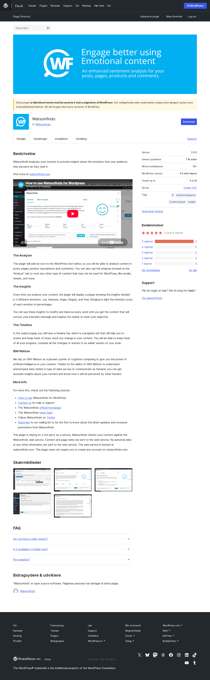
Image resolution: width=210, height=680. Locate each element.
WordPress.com (173, 625)
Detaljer (21, 138)
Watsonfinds (43, 124)
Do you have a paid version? (30, 539)
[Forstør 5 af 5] (128, 472)
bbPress (169, 635)
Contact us (24, 402)
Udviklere (93, 635)
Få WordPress (195, 5)
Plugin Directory (22, 16)
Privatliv (17, 641)
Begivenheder (133, 630)
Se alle (193, 270)
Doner (130, 635)
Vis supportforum (152, 298)
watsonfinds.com (39, 174)
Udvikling (81, 138)
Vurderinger (40, 138)
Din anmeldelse (151, 270)
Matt (166, 630)
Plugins (54, 635)
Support (192, 138)
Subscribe (24, 422)
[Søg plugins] (48, 28)
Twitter (51, 417)
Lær (90, 625)
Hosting (17, 635)
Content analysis (177, 202)
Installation (61, 138)
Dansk (47, 659)
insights (192, 202)
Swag (129, 641)
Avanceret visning (152, 211)
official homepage (50, 407)
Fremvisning (57, 625)
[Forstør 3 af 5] (87, 472)
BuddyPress (171, 641)
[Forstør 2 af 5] (46, 497)
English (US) (190, 187)
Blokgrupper (57, 641)
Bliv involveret (133, 625)
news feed (46, 412)
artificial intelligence (186, 195)
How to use (25, 397)
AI (173, 195)
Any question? (21, 559)
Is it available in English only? (30, 549)
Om (15, 625)
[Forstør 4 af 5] (87, 498)
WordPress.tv (96, 641)
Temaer (55, 630)
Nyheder (18, 630)
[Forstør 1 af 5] (46, 472)
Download (189, 121)
